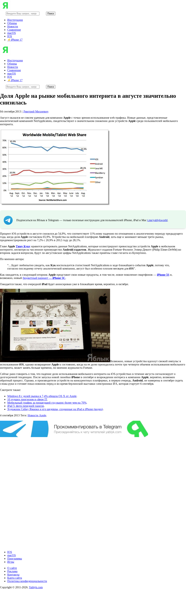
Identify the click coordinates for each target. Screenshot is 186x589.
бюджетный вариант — (44, 278)
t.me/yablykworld (157, 220)
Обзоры (12, 23)
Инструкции (15, 19)
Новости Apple (37, 415)
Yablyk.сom (36, 587)
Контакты (13, 574)
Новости (12, 26)
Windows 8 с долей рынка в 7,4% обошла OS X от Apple (41, 396)
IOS (9, 36)
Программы (14, 558)
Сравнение (14, 29)
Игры (10, 561)
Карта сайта (14, 577)
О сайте (12, 568)
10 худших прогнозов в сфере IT (27, 399)
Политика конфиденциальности (27, 581)
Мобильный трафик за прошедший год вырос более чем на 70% (46, 402)
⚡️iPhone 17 (15, 39)
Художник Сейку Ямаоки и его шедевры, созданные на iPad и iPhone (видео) (55, 409)
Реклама (12, 571)
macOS (11, 33)
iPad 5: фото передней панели (25, 405)
